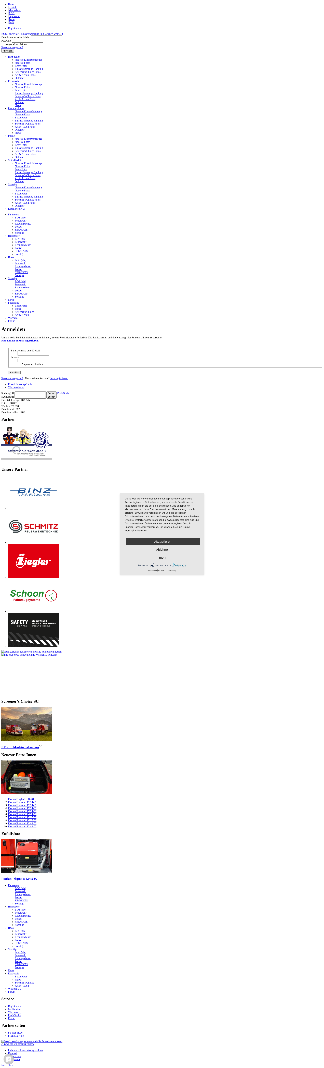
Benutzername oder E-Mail (15, 37)
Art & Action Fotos (25, 74)
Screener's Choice (24, 311)
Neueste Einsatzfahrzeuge (28, 59)
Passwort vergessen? (12, 47)
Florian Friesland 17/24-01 (22, 802)
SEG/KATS (14, 160)
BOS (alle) (14, 56)
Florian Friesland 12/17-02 (22, 817)
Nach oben (7, 1065)
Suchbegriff (7, 393)
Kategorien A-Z (16, 208)
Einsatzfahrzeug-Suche (20, 384)
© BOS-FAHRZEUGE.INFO (17, 1044)
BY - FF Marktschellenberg (20, 747)
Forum (11, 321)
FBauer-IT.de (15, 1032)
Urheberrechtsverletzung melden (25, 1050)
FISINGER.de (16, 1035)
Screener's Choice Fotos (27, 71)
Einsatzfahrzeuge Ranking (29, 68)
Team (12, 19)
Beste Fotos (21, 65)
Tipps (18, 308)
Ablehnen (163, 549)
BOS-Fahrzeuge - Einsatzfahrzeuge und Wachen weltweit (32, 33)
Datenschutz (14, 1056)
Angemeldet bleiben (16, 44)
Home (11, 4)
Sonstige (12, 184)
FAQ (11, 22)
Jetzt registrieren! (59, 378)
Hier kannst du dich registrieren (19, 340)
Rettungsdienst (16, 108)
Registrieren (14, 28)
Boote (11, 257)
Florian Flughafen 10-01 (21, 799)
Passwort (6, 40)
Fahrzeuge (13, 214)
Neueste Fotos (22, 62)
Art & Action (22, 314)
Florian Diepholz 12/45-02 (19, 878)
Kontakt (13, 7)
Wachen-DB (14, 317)
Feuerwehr (14, 81)
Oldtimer (19, 78)
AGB (12, 13)
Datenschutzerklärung (167, 570)
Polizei (11, 135)
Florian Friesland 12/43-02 (22, 823)
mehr (163, 557)
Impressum (14, 16)
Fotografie (13, 302)
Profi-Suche (63, 393)
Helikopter (13, 235)
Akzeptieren (162, 541)
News (18, 105)
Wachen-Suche (16, 387)
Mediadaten (15, 10)
